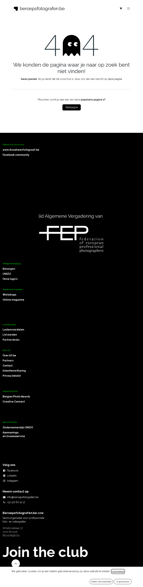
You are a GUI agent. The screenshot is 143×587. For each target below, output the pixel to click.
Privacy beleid (12, 375)
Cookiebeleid (118, 571)
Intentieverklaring (14, 370)
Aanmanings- (11, 432)
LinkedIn (12, 475)
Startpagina (71, 107)
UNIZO (7, 273)
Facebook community (16, 154)
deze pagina (115, 79)
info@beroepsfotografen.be (22, 497)
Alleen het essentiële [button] (101, 581)
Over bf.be (9, 355)
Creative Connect (14, 401)
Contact (8, 365)
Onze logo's (10, 279)
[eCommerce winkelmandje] (121, 8)
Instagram (12, 480)
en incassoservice (14, 436)
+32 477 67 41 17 (16, 502)
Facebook (12, 470)
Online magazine (13, 299)
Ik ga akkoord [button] (122, 581)
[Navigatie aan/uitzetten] (128, 8)
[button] (15, 563)
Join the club (45, 552)
